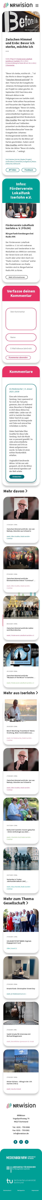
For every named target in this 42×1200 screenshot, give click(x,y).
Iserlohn (16, 61)
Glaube (22, 159)
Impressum (35, 1190)
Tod (7, 159)
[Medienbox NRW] (21, 1157)
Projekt (28, 159)
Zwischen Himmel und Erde (17, 79)
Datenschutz (7, 1190)
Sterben (12, 159)
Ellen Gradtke (11, 120)
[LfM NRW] (21, 1169)
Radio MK (10, 270)
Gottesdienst (10, 162)
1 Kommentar (10, 65)
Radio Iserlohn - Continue (17, 261)
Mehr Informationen (17, 277)
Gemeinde (18, 162)
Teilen (13, 170)
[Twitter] (27, 1142)
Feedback (29, 170)
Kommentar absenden (18, 357)
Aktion (34, 162)
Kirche (17, 159)
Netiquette (21, 1190)
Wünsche (9, 164)
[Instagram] (21, 1142)
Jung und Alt (11, 117)
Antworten (16, 477)
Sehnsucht (16, 164)
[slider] (21, 21)
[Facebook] (15, 1142)
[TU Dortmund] (21, 1181)
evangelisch (27, 162)
